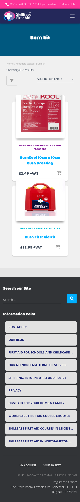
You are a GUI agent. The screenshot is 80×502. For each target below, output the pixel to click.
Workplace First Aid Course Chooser (39, 416)
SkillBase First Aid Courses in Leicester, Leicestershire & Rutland (43, 428)
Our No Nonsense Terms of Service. (38, 365)
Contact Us (18, 327)
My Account (27, 465)
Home (10, 63)
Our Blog (16, 340)
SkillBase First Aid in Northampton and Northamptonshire (43, 441)
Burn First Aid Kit (40, 237)
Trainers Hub (67, 4)
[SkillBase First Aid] (19, 16)
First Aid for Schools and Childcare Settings (43, 352)
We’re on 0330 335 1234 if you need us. (33, 4)
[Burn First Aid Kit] (40, 200)
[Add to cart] (59, 173)
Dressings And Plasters (47, 147)
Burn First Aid (29, 145)
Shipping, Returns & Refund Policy (37, 378)
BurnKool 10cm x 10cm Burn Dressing (40, 160)
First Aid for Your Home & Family (36, 403)
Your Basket (52, 465)
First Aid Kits (50, 228)
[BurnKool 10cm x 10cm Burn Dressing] (40, 116)
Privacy (15, 390)
